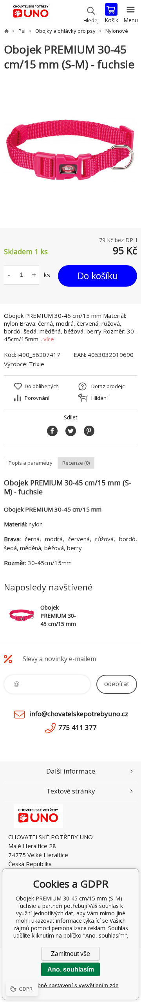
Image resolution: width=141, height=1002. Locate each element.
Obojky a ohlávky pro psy (65, 30)
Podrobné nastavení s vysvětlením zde (71, 985)
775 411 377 (77, 727)
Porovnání (37, 397)
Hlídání (99, 397)
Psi (21, 30)
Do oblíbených (42, 386)
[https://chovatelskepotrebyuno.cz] (6, 31)
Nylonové (116, 30)
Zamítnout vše (70, 953)
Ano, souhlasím (70, 969)
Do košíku (98, 275)
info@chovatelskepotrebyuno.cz (78, 713)
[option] (70, 150)
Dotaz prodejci (108, 386)
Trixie (36, 364)
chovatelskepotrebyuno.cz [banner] (31, 13)
